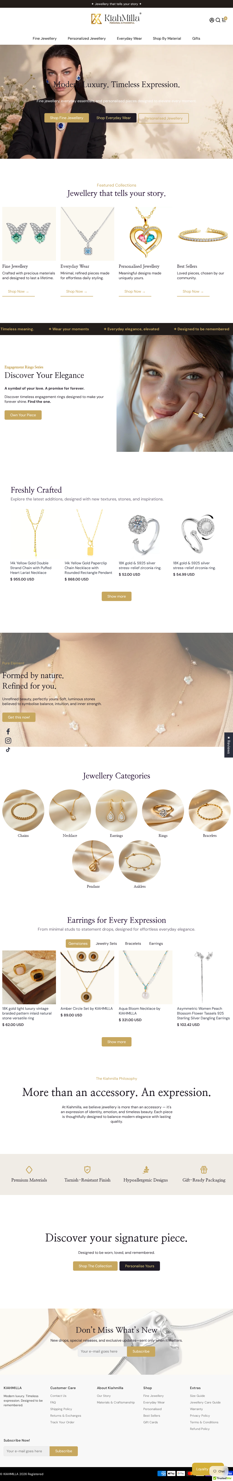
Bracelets (133, 943)
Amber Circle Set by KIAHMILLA (87, 1008)
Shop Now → (18, 291)
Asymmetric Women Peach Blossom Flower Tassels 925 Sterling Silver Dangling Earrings (203, 1013)
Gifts (196, 38)
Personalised (152, 1409)
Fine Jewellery (45, 38)
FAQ (53, 1402)
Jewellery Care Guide (205, 1402)
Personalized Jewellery (87, 38)
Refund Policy (200, 1429)
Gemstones (78, 943)
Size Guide (197, 1396)
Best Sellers (151, 1416)
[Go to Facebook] (8, 731)
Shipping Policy (61, 1409)
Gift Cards (150, 1422)
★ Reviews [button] (228, 745)
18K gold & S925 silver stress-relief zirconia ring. (140, 565)
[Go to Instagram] (8, 740)
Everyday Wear (129, 38)
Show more (116, 596)
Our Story (104, 1396)
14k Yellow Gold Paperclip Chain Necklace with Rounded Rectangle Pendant (88, 568)
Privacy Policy (200, 1416)
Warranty (196, 1409)
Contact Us (58, 1396)
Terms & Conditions (204, 1422)
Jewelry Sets (106, 943)
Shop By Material (167, 38)
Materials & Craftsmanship (116, 1402)
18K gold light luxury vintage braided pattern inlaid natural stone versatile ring (27, 1013)
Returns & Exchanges (65, 1416)
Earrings (156, 943)
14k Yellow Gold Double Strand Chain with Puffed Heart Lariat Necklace (30, 568)
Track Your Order (62, 1422)
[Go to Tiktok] (8, 749)
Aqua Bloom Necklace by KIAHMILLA (139, 1011)
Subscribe (141, 1351)
